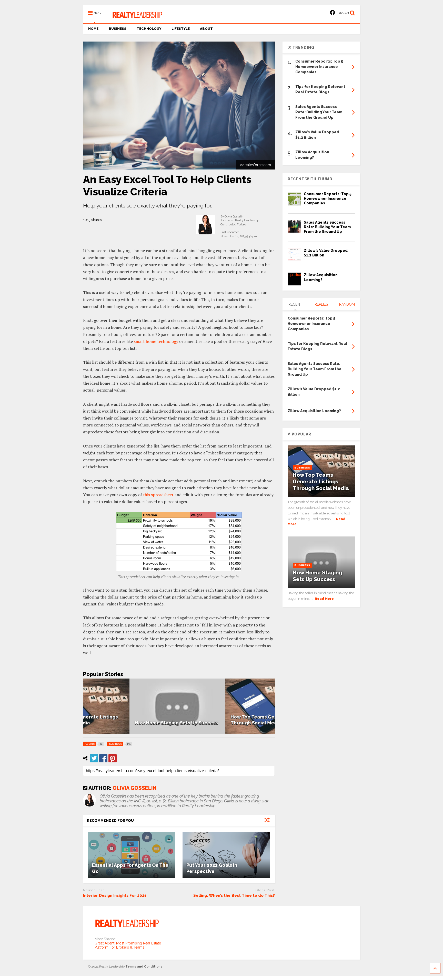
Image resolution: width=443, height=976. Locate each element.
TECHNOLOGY (149, 29)
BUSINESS (117, 29)
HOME (93, 29)
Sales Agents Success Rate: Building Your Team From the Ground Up (327, 227)
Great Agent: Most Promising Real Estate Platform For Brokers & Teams (128, 945)
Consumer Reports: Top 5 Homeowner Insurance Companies (327, 198)
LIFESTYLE (181, 29)
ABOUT (206, 29)
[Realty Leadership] (134, 19)
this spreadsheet (158, 494)
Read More (324, 599)
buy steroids (10, 2)
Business (302, 467)
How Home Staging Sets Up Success (129, 722)
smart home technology (156, 341)
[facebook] (332, 13)
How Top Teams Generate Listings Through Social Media (321, 481)
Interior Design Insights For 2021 (114, 895)
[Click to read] (131, 855)
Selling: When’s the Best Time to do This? (234, 895)
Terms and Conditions (143, 966)
